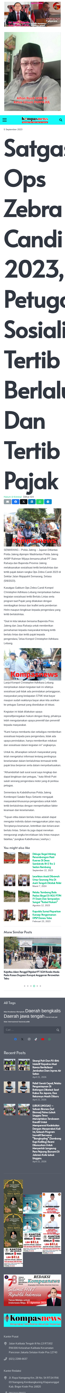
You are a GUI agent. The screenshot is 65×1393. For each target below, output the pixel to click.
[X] (22, 1039)
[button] (61, 120)
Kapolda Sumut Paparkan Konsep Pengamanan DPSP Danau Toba (46, 914)
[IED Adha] (13, 1223)
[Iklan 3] (32, 1223)
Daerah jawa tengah (24, 1016)
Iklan (5, 1022)
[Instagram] (29, 1039)
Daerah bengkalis (43, 1010)
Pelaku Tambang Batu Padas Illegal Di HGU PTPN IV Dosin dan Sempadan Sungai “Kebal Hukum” (46, 897)
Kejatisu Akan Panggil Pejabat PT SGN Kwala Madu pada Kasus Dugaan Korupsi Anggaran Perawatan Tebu (31, 975)
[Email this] (7, 501)
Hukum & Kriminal (13, 497)
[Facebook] (15, 1039)
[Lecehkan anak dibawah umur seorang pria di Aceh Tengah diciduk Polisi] (9, 876)
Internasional (13, 1022)
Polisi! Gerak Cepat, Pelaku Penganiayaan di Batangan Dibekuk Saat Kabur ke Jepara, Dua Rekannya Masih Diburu (46, 1089)
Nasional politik (24, 1022)
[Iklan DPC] (51, 1223)
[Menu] (4, 120)
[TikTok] (36, 1039)
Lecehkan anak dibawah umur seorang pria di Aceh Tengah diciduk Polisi (46, 879)
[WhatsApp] (49, 1039)
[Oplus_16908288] (34, 120)
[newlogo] (32, 1320)
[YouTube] (43, 1039)
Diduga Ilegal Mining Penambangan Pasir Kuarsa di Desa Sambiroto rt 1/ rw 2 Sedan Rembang (44, 860)
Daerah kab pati (51, 1017)
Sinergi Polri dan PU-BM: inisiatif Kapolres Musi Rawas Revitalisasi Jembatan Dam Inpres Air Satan (46, 1067)
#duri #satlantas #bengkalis (14, 1012)
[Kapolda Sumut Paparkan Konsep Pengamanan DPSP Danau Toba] (9, 911)
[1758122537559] (32, 71)
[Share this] (15, 501)
